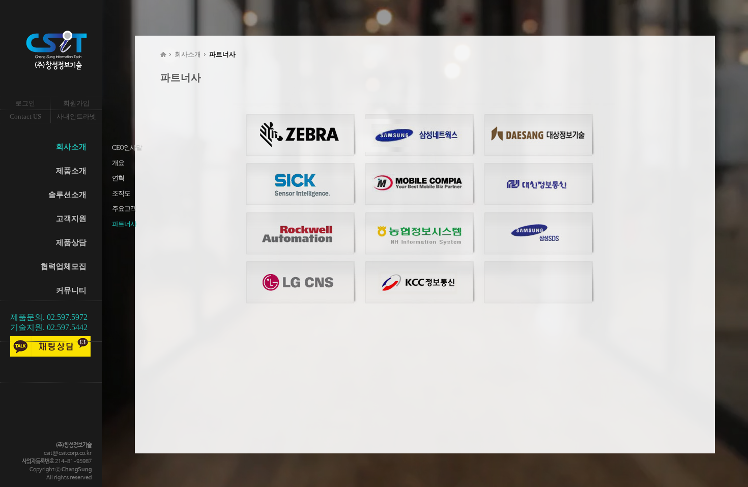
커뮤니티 (71, 290)
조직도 (121, 193)
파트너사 (124, 224)
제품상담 (71, 242)
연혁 (118, 178)
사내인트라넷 (76, 116)
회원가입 (76, 103)
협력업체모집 (64, 266)
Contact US (25, 116)
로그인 (25, 103)
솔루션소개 (67, 195)
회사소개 (71, 147)
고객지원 (71, 218)
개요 (118, 163)
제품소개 (71, 171)
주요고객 (124, 208)
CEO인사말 (127, 147)
